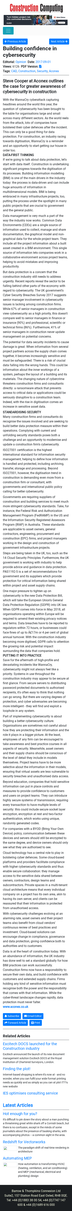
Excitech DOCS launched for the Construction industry (30, 1046)
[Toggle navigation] (8, 31)
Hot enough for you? (20, 1113)
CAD (14, 71)
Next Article (58, 41)
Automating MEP (17, 1158)
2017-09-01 (43, 62)
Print (37, 1022)
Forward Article (16, 1022)
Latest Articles (18, 1105)
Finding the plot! (16, 1068)
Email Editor (34, 1016)
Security (42, 71)
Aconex (54, 71)
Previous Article (16, 41)
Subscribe (13, 1016)
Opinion (21, 62)
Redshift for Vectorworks (24, 1142)
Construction (27, 71)
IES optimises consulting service (30, 1093)
